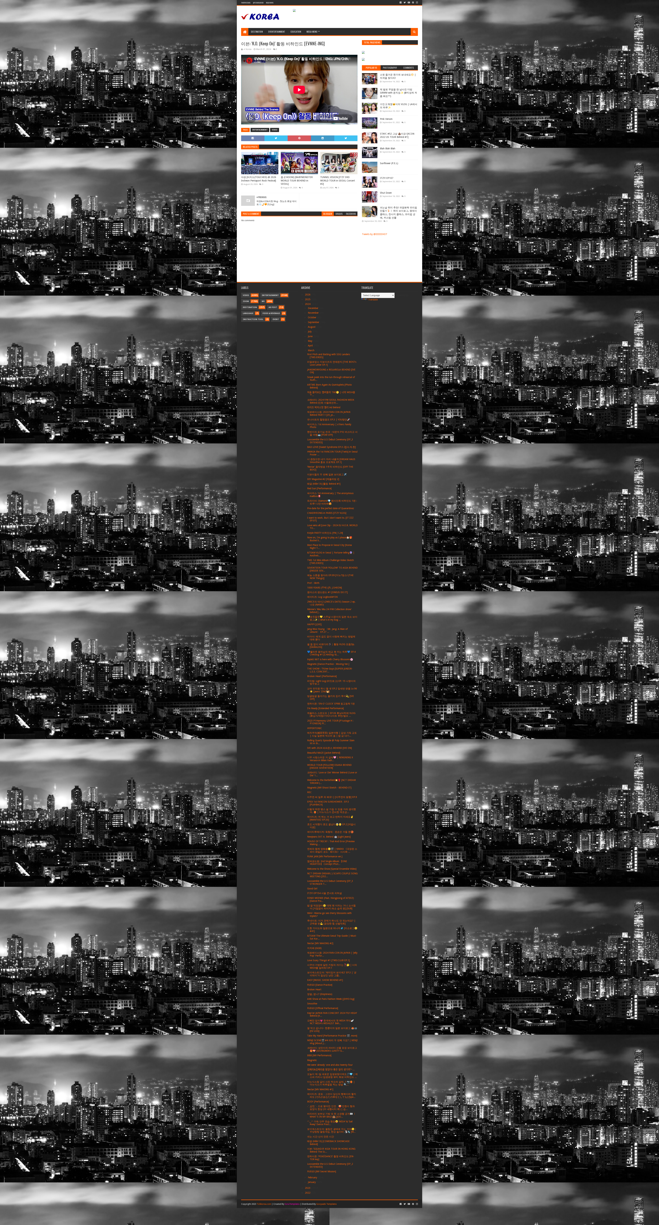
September (314, 322)
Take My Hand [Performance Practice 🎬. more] (332, 1035)
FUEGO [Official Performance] (322, 1008)
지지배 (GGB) (314, 948)
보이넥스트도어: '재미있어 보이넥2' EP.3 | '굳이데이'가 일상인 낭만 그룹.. (331, 974)
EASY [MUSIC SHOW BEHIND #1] (325, 980)
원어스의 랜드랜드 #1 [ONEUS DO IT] (327, 592)
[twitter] (404, 2)
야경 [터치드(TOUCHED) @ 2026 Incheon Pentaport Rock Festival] (258, 179)
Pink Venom (386, 119)
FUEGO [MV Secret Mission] (321, 1171)
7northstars (245, 2)
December (313, 308)
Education (296, 31)
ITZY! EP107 (386, 178)
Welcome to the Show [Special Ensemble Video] (331, 868)
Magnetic (312, 1060)
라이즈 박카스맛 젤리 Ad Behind (323, 407)
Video (274, 130)
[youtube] (409, 2)
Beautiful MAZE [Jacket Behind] (323, 752)
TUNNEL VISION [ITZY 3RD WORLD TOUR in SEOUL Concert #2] (337, 180)
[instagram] (416, 2)
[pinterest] (413, 2)
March (311, 350)
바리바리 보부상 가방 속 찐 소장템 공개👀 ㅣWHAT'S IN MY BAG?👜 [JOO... (331, 1115)
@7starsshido (258, 2)
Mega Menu (312, 31)
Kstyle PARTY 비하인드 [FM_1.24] (325, 532)
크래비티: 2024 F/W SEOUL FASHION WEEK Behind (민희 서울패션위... (330, 401)
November (313, 312)
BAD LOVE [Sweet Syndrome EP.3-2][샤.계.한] (331, 447)
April (310, 345)
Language (248, 313)
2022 (308, 1192)
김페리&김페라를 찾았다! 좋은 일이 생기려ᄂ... (331, 1069)
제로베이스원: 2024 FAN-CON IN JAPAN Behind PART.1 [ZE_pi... (328, 413)
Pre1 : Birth (313, 583)
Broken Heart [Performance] (322, 676)
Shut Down (386, 192)
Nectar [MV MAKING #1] (320, 1089)
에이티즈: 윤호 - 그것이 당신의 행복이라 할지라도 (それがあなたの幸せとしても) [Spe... (331, 1095)
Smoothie (312, 1003)
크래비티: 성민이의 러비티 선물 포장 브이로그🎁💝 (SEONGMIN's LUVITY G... (332, 1049)
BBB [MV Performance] (319, 1055)
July (310, 331)
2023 (308, 1188)
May (310, 341)
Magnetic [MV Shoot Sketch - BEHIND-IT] (329, 787)
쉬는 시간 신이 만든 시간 (320, 1136)
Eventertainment (276, 31)
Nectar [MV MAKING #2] (320, 943)
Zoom (246, 301)
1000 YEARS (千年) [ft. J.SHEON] (324, 587)
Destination (257, 31)
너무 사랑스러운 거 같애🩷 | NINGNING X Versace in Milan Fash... (330, 759)
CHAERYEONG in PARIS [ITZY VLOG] (326, 513)
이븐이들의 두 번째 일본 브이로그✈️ (326, 474)
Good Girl (312, 888)
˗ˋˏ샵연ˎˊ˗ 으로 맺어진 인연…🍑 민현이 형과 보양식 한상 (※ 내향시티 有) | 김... (331, 1107)
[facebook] (400, 2)
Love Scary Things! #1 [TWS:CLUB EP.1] (328, 960)
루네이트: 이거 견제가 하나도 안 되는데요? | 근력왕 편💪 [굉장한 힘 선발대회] (331, 922)
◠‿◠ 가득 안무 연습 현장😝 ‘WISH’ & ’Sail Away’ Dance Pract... (329, 1123)
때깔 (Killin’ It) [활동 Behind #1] (323, 483)
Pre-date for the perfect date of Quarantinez (330, 508)
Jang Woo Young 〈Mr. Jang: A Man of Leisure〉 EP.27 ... (327, 630)
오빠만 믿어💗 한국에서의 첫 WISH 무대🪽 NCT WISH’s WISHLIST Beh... (330, 1022)
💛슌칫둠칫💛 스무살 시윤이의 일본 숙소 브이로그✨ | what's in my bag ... (332, 618)
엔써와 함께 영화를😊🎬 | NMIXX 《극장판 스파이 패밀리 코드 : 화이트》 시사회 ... (332, 850)
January (312, 1182)
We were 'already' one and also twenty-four (330, 1064)
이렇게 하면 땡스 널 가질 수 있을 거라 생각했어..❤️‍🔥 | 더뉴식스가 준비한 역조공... (331, 811)
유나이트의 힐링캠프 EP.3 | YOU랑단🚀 (328, 419)
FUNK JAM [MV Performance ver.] (324, 856)
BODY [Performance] (318, 1101)
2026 (308, 294)
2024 (308, 304)
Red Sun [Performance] (319, 488)
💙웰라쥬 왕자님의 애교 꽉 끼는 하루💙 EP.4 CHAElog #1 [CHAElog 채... (331, 653)
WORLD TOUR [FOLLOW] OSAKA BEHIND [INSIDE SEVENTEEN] (329, 766)
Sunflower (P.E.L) (389, 163)
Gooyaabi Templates (326, 1204)
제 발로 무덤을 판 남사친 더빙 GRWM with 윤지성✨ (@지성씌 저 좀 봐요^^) (398, 93)
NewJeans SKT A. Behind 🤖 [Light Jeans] (329, 836)
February (313, 1177)
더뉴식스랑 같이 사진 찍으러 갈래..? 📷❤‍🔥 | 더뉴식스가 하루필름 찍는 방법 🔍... (331, 1083)
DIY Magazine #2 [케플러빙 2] (323, 479)
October (312, 317)
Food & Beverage (271, 313)
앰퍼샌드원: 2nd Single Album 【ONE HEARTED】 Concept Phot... (327, 863)
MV (263, 301)
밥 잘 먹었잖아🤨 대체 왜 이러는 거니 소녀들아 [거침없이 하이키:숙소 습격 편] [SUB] (331, 907)
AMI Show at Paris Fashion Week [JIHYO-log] (330, 999)
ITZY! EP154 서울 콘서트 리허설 (324, 893)
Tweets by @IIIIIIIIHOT (374, 234)
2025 (308, 299)
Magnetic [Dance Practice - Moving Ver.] (328, 664)
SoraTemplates (292, 1204)
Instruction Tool (253, 319)
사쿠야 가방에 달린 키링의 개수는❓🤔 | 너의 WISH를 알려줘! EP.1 (332, 966)
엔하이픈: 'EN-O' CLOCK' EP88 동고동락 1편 (331, 703)
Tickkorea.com (264, 1204)
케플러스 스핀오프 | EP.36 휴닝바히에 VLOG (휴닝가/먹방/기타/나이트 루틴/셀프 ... (331, 714)
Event (276, 319)
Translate (373, 299)
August (312, 326)
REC (309, 792)
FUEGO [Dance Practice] (319, 984)
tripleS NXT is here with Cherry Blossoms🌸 (330, 659)
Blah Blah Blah (387, 148)
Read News (269, 2)
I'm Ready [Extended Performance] (325, 708)
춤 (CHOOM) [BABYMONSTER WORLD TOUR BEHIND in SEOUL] (297, 180)
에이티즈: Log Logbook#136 (322, 597)
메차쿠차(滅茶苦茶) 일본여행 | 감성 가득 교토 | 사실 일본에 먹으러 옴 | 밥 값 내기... (332, 734)
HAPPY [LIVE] (314, 624)
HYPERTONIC (314, 728)
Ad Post (273, 307)
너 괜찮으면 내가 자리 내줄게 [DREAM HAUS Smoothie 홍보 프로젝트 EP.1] (331, 460)
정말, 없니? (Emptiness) (319, 994)
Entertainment (260, 130)
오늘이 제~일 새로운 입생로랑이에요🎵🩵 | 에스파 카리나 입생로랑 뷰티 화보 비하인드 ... (332, 1075)
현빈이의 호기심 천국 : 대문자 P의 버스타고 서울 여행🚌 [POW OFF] (332, 433)
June (310, 336)
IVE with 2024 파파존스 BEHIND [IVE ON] (329, 748)
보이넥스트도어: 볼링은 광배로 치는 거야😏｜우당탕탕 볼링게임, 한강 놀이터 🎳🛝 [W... (332, 1130)
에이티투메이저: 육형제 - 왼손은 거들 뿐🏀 (330, 832)
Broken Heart (314, 989)
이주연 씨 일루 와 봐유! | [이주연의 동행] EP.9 (332, 797)
